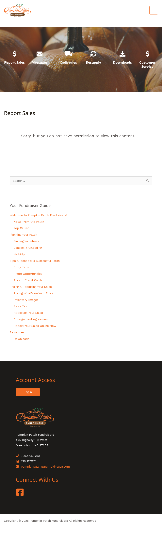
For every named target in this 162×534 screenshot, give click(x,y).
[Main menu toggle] (153, 10)
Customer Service (147, 64)
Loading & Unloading (28, 248)
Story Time (21, 267)
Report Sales (14, 62)
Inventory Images (26, 300)
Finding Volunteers (27, 241)
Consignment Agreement (31, 319)
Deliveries (68, 62)
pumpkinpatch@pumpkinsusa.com (45, 466)
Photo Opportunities (28, 274)
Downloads (122, 62)
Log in (28, 391)
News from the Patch (29, 222)
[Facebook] (20, 492)
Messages (39, 62)
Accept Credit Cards (28, 280)
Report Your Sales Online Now (35, 326)
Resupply (93, 62)
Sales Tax (20, 306)
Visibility (19, 254)
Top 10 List (21, 228)
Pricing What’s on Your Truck (34, 293)
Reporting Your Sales (28, 313)
